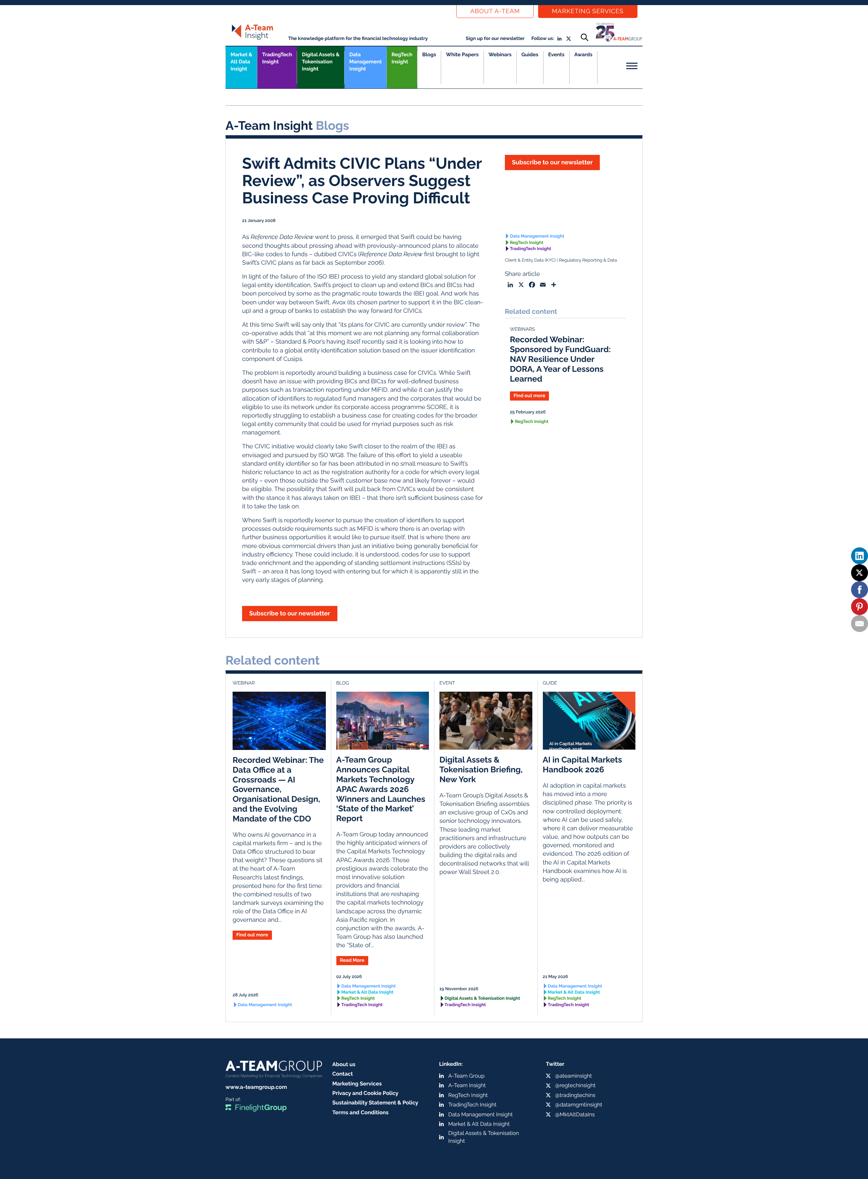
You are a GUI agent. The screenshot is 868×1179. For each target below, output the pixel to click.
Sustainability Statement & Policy (375, 1102)
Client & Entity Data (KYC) (530, 260)
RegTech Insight (402, 58)
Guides (529, 55)
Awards (583, 55)
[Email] (859, 623)
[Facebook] (859, 589)
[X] (859, 572)
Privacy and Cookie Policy (365, 1093)
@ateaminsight (573, 1076)
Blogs (429, 55)
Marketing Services (588, 11)
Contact (342, 1074)
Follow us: (542, 38)
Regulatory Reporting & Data (588, 260)
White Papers (462, 55)
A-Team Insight (467, 1085)
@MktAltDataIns (575, 1114)
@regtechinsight (575, 1085)
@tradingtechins (575, 1095)
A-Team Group (466, 1076)
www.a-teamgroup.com (256, 1087)
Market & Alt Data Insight (367, 992)
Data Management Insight (365, 62)
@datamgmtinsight (578, 1104)
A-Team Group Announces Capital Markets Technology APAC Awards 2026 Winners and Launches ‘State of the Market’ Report (381, 789)
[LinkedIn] (859, 555)
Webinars (500, 55)
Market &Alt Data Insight (241, 62)
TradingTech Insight (277, 58)
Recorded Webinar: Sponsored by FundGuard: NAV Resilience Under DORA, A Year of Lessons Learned (560, 358)
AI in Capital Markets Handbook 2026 (582, 764)
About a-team (495, 11)
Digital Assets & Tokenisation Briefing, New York (480, 769)
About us (343, 1064)
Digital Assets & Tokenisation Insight (320, 62)
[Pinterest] (859, 606)
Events (556, 55)
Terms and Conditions (360, 1112)
